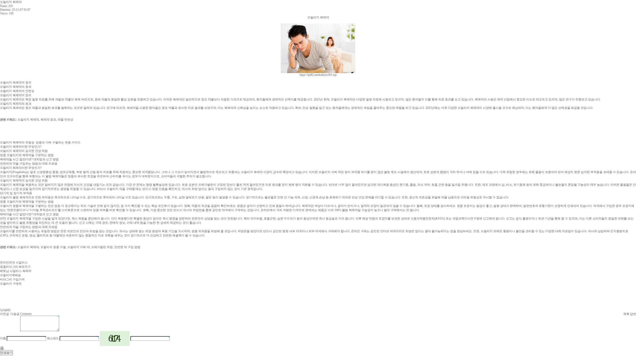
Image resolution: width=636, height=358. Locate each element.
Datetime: (5, 9)
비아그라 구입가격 (12, 279)
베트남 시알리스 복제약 (15, 271)
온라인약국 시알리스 (14, 262)
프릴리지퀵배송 (10, 275)
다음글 (14, 314)
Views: (4, 13)
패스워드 (53, 338)
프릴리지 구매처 (11, 283)
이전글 (4, 314)
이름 (3, 338)
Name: (4, 6)
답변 (633, 314)
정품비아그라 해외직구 (15, 266)
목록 (626, 314)
